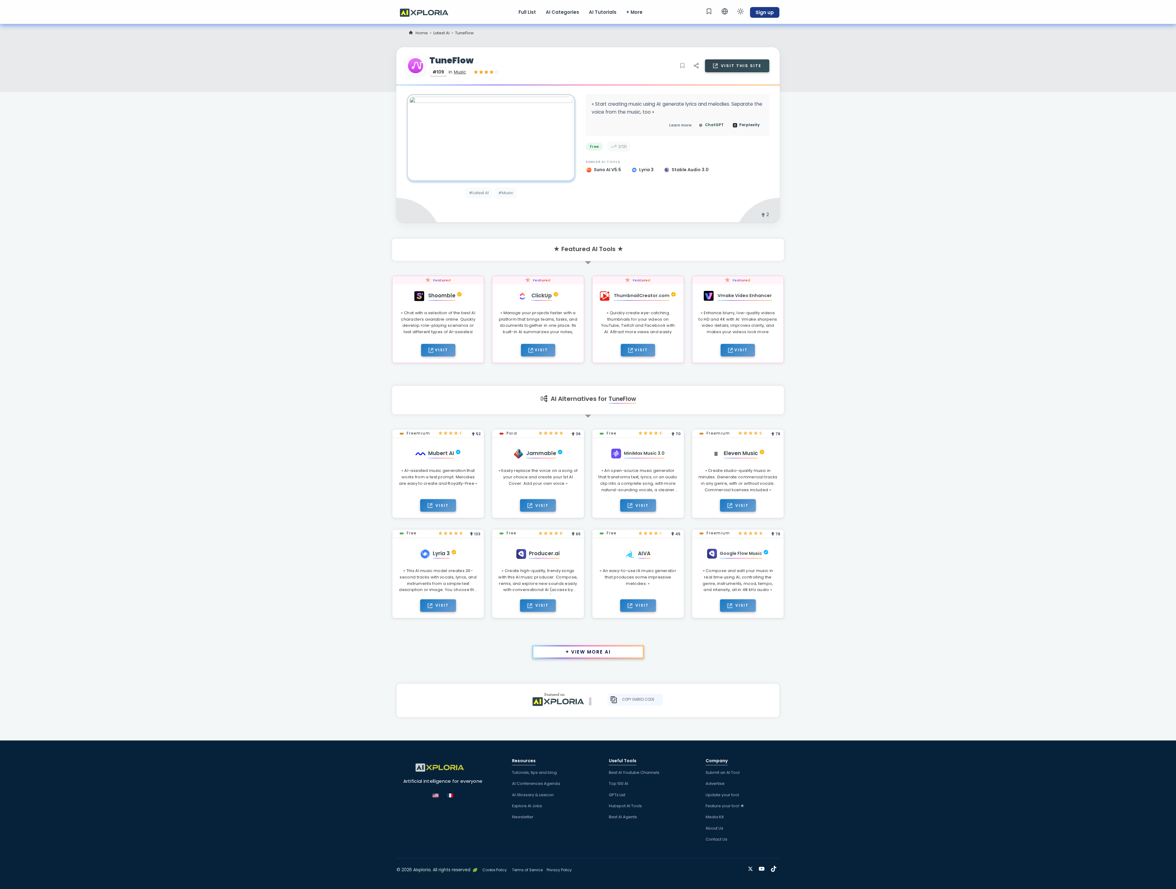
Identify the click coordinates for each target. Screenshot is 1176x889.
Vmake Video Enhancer (745, 295)
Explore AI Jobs (527, 806)
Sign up (765, 12)
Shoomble (441, 295)
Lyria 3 (646, 170)
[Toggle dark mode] (740, 11)
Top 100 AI (618, 783)
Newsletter (522, 817)
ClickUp (541, 295)
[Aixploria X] (752, 867)
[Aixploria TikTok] (775, 868)
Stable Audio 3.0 (690, 170)
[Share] (696, 66)
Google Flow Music (741, 553)
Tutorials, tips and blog (534, 772)
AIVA (644, 553)
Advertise (715, 783)
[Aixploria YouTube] (763, 868)
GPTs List (617, 795)
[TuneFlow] (491, 137)
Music (460, 72)
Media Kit (715, 817)
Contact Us (716, 839)
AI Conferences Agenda (536, 783)
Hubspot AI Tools (625, 806)
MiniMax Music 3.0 (644, 453)
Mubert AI (441, 453)
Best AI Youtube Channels (634, 772)
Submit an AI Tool (723, 772)
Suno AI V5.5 (608, 170)
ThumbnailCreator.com (641, 295)
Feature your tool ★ (725, 806)
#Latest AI (479, 193)
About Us (714, 828)
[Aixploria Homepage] (427, 12)
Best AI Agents (623, 817)
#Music (505, 193)
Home (422, 33)
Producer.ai (544, 553)
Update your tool (722, 795)
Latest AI (441, 33)
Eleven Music (741, 453)
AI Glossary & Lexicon (533, 795)
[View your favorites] (709, 11)
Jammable (541, 453)
